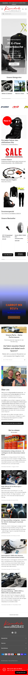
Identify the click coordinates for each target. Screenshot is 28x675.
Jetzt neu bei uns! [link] (14, 317)
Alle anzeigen (14, 432)
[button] (25, 9)
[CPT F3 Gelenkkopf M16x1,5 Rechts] (7, 227)
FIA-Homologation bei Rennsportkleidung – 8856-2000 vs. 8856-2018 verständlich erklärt (12, 591)
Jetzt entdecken (14, 60)
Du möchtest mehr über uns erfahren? (12, 423)
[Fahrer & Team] (19, 86)
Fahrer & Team (19, 93)
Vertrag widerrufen (21, 672)
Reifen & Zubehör (7, 93)
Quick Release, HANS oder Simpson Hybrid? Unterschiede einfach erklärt (12, 556)
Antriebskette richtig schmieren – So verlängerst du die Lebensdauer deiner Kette (13, 453)
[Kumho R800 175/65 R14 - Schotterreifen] (20, 227)
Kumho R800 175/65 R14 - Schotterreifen (20, 237)
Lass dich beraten (14, 64)
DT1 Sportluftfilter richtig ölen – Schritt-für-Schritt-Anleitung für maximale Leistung (13, 522)
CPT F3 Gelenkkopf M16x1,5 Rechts (7, 236)
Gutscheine (5, 2)
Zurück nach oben (14, 614)
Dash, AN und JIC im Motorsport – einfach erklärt (11, 487)
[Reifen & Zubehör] (7, 86)
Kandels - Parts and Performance (11, 660)
